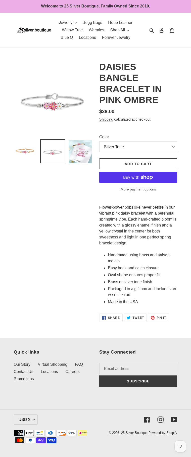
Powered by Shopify (162, 433)
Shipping (106, 119)
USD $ (24, 419)
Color (104, 137)
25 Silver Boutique (134, 433)
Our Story (22, 364)
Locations (49, 371)
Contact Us (23, 371)
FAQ (79, 364)
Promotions (24, 379)
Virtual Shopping (52, 364)
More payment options (138, 189)
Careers (72, 371)
